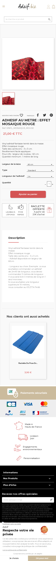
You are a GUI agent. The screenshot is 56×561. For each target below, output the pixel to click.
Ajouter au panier (28, 194)
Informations (10, 472)
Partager (37, 115)
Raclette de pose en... (28, 363)
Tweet (44, 115)
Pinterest (51, 115)
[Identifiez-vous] (48, 7)
